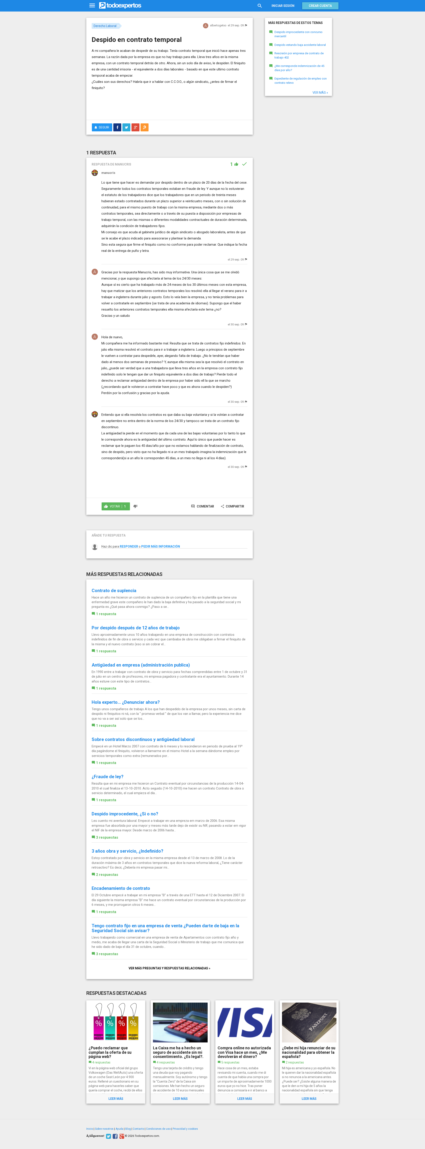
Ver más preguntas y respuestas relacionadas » (169, 968)
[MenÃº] (92, 5)
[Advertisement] (169, 104)
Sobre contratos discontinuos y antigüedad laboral (143, 739)
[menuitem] (117, 127)
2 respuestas (107, 875)
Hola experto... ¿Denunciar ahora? (126, 702)
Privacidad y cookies (185, 1128)
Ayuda (119, 1128)
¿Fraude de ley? (108, 776)
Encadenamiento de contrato (121, 888)
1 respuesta (106, 614)
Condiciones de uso (158, 1128)
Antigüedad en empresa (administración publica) (141, 665)
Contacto (138, 1128)
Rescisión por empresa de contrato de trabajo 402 (299, 55)
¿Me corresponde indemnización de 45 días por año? (299, 68)
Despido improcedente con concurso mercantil (298, 34)
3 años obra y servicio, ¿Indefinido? (127, 851)
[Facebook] (115, 1136)
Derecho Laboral (105, 26)
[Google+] (121, 1136)
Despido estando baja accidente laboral (300, 45)
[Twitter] (108, 1136)
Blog (128, 1128)
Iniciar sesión (283, 6)
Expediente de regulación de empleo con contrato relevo (300, 80)
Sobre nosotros (104, 1128)
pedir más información (160, 546)
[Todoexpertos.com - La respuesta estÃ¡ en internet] (120, 5)
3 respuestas (107, 837)
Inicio (89, 1128)
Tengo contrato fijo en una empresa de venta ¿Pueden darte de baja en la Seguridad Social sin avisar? (165, 928)
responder (129, 546)
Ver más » (320, 92)
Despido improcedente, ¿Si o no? (125, 814)
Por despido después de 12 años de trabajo (136, 627)
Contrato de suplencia (114, 590)
